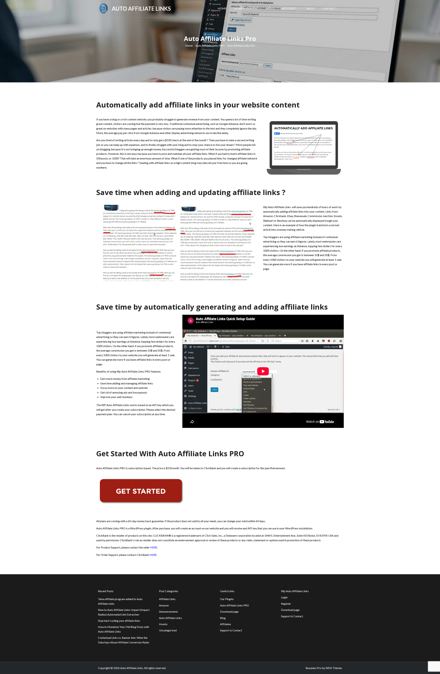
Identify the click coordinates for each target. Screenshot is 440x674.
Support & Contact (231, 630)
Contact (329, 8)
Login (284, 597)
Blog (310, 8)
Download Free (246, 8)
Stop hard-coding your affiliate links (119, 620)
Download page (229, 611)
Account (289, 8)
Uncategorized (168, 630)
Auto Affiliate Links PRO (234, 605)
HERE (153, 547)
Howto (163, 624)
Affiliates (225, 624)
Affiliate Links (167, 599)
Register (286, 603)
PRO (268, 8)
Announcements (168, 611)
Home (222, 8)
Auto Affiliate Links (141, 8)
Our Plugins (227, 599)
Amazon (164, 605)
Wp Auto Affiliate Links (295, 591)
